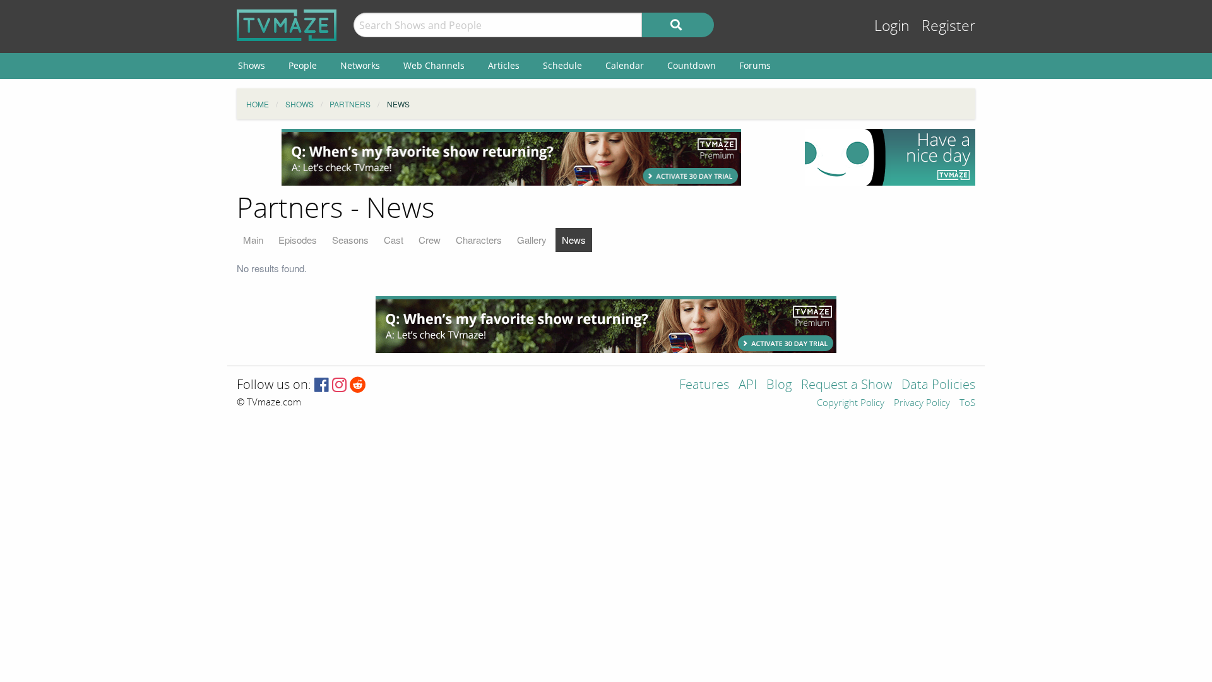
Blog (779, 385)
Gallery (532, 239)
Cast (393, 239)
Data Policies (938, 385)
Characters (479, 239)
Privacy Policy (922, 403)
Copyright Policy (850, 403)
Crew (430, 239)
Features (704, 385)
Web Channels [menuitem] (434, 65)
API (748, 385)
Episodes (297, 239)
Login (892, 26)
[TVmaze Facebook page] (321, 385)
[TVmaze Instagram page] (339, 385)
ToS (967, 403)
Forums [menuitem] (755, 65)
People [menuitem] (302, 65)
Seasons (350, 239)
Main (253, 239)
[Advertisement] (511, 157)
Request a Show (846, 385)
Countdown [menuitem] (691, 65)
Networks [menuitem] (360, 65)
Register (948, 26)
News (574, 239)
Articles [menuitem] (504, 65)
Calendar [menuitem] (624, 65)
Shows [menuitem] (251, 65)
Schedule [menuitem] (562, 65)
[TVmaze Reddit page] (358, 385)
